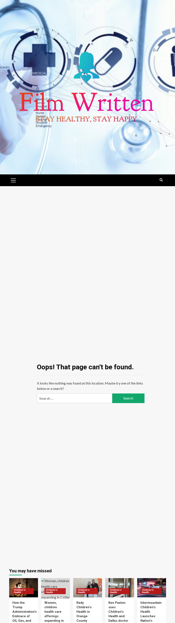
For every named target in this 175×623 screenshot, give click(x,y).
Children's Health (20, 591)
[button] (13, 179)
